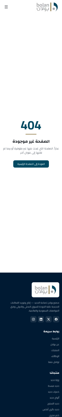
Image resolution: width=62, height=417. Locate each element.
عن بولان (54, 344)
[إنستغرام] (33, 319)
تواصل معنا (53, 362)
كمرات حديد (53, 391)
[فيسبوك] (56, 319)
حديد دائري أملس (51, 409)
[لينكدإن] (41, 319)
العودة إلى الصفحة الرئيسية (31, 164)
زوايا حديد (54, 380)
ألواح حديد (54, 397)
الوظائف (55, 356)
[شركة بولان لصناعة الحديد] (47, 7)
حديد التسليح (53, 403)
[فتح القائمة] (6, 6)
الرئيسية (55, 338)
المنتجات (55, 350)
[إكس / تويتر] (48, 319)
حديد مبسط (53, 386)
